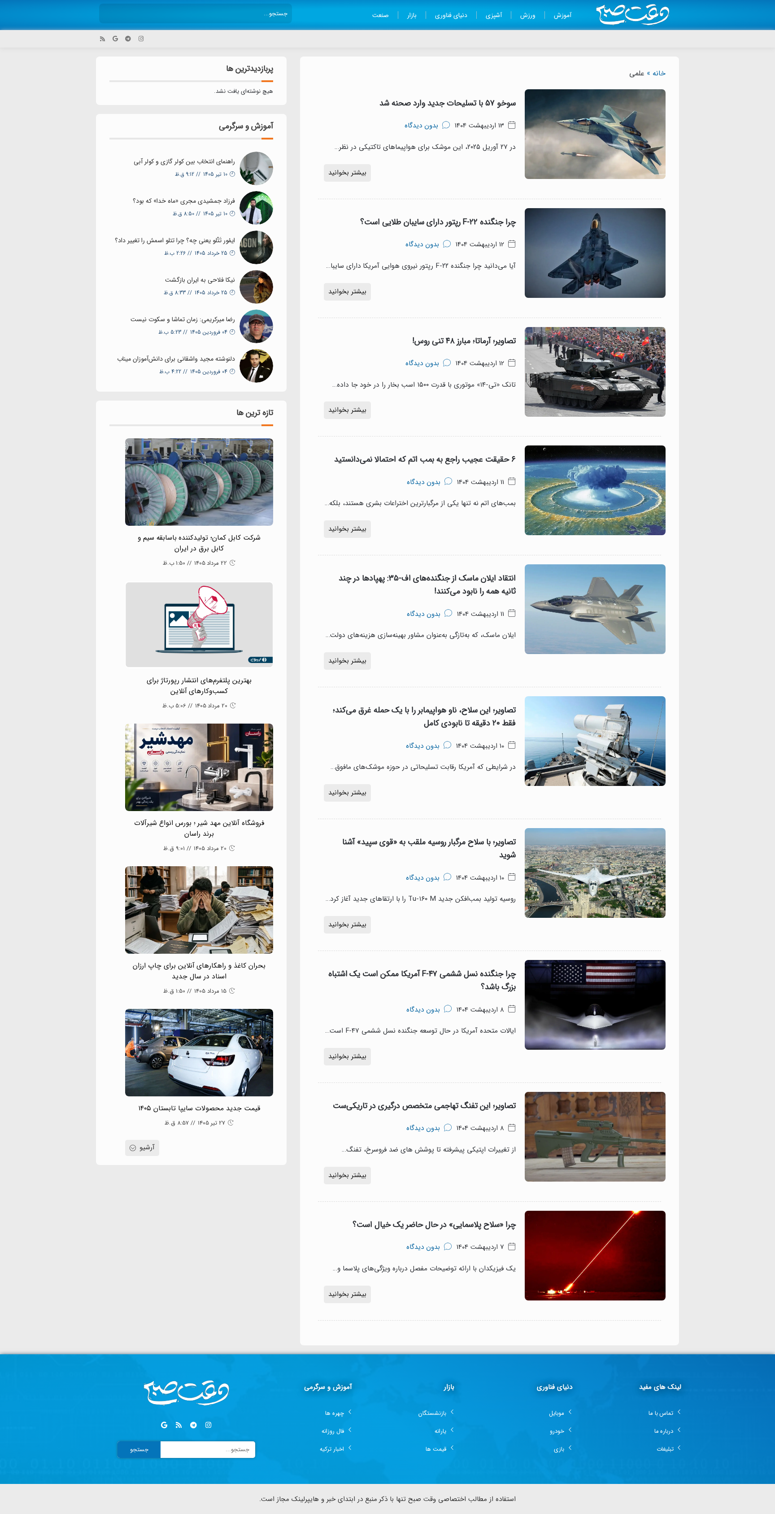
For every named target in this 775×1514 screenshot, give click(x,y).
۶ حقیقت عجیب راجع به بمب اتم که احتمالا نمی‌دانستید (425, 459)
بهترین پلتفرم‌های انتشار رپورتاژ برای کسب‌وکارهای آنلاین (199, 686)
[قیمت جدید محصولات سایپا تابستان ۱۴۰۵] (199, 1052)
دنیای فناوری (451, 15)
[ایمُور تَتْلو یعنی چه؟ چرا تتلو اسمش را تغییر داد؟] (256, 247)
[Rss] (102, 38)
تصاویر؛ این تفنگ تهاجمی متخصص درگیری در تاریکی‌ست (424, 1106)
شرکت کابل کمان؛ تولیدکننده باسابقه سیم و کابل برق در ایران (199, 543)
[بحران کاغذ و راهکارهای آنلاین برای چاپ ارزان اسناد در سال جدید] (199, 910)
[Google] (115, 38)
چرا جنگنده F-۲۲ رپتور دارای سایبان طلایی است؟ (438, 222)
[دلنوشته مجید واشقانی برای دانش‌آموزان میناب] (256, 366)
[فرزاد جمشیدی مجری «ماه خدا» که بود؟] (256, 208)
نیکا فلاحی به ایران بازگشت (200, 280)
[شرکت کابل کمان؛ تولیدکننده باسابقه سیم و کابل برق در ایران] (199, 482)
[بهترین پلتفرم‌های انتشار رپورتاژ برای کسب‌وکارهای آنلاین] (199, 624)
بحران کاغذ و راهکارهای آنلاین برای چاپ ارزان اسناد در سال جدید (199, 971)
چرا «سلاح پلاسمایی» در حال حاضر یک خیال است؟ (434, 1224)
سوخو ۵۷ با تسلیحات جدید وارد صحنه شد (447, 103)
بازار (412, 15)
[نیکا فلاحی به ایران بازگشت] (256, 287)
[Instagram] (141, 38)
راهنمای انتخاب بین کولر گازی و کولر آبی (184, 161)
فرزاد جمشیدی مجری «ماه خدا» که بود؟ (184, 201)
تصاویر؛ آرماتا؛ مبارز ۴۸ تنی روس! (464, 341)
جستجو (139, 1449)
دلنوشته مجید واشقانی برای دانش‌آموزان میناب (176, 359)
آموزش (562, 15)
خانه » (656, 73)
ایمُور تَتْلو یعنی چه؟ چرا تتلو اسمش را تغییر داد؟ (175, 240)
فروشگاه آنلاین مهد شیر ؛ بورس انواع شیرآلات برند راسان (199, 828)
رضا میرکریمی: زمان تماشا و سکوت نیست (183, 319)
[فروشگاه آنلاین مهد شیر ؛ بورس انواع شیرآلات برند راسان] (199, 767)
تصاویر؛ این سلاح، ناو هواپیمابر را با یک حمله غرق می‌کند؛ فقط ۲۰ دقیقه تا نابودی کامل (424, 716)
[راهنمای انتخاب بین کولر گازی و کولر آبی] (256, 168)
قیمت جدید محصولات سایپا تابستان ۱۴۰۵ (199, 1108)
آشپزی (494, 15)
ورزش (528, 15)
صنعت (380, 15)
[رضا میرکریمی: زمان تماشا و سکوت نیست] (256, 326)
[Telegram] (128, 38)
